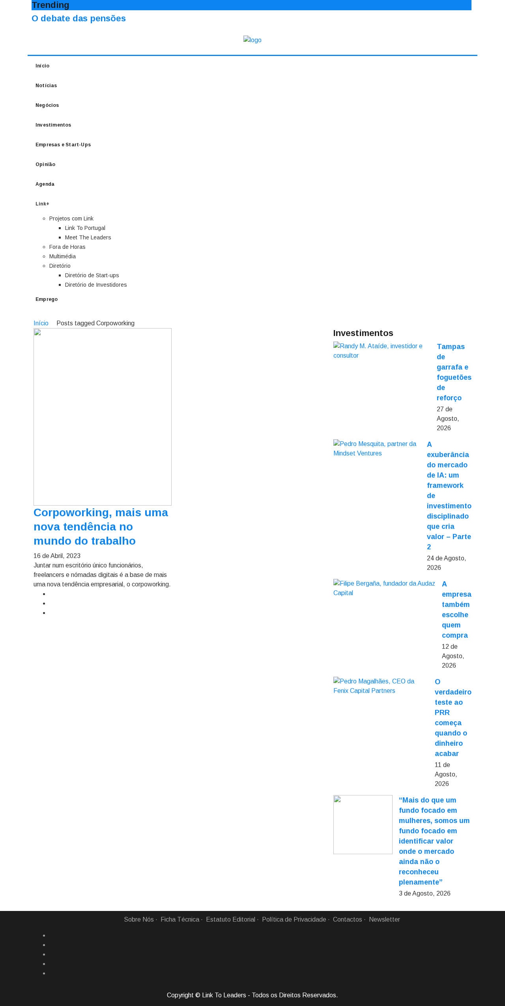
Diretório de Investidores (96, 285)
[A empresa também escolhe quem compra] (384, 588)
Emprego (47, 299)
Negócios (47, 105)
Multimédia (62, 256)
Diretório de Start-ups (92, 275)
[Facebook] (52, 935)
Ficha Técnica (180, 919)
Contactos (347, 919)
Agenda (45, 184)
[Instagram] (52, 964)
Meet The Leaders (88, 237)
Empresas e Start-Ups (63, 144)
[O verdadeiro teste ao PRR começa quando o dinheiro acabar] (380, 686)
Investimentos (53, 125)
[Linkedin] (52, 945)
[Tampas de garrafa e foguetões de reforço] (381, 351)
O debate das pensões (79, 18)
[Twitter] (52, 954)
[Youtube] (52, 973)
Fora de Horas (67, 247)
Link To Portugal (85, 228)
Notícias (46, 85)
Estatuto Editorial (230, 919)
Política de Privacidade (294, 919)
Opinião (45, 164)
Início (42, 66)
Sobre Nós (139, 919)
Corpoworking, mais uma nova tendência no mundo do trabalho (101, 526)
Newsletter (384, 919)
